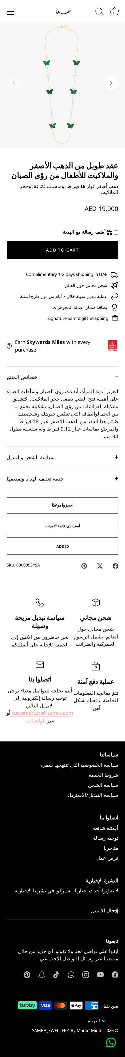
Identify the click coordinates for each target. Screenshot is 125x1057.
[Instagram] (85, 974)
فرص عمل (107, 857)
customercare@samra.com (41, 712)
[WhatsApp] (71, 974)
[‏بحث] (99, 12)
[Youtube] (100, 974)
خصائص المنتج (22, 377)
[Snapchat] (41, 974)
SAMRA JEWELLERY (50, 1030)
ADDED (62, 546)
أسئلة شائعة (105, 827)
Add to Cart (62, 250)
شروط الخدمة (103, 774)
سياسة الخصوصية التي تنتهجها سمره (79, 764)
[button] (14, 83)
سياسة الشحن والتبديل (31, 457)
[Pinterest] (27, 974)
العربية (94, 1021)
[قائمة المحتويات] (10, 11)
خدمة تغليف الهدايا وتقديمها (35, 478)
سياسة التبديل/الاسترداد (92, 794)
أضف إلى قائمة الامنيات (62, 525)
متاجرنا (111, 847)
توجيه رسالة (105, 837)
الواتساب (36, 720)
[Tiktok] (56, 974)
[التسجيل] (115, 910)
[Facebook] (115, 974)
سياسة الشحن (103, 784)
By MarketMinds (87, 1030)
